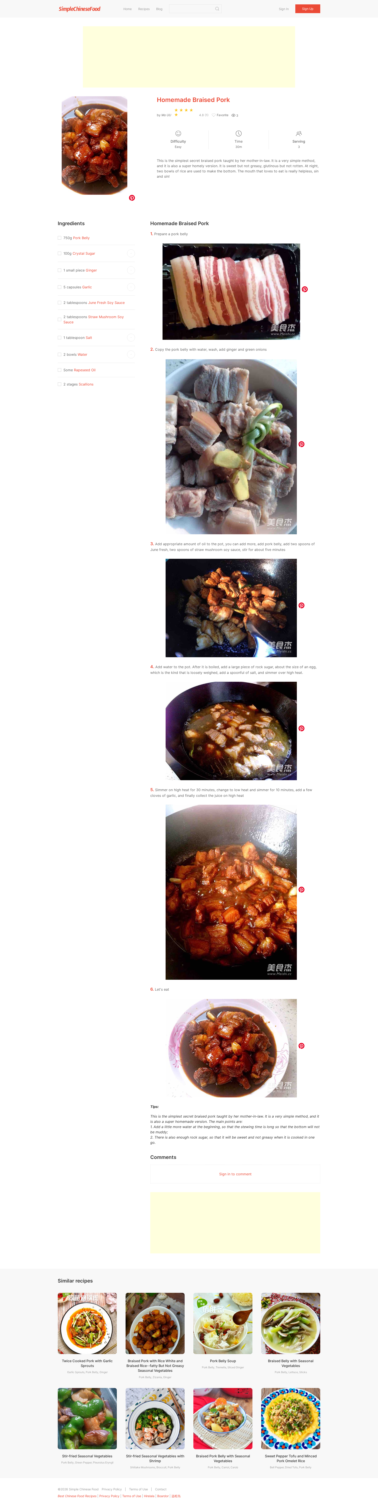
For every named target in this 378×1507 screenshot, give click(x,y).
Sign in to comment (235, 1174)
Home (127, 9)
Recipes (144, 9)
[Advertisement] (189, 57)
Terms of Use (138, 1489)
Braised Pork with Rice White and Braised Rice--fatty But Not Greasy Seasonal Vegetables (155, 1366)
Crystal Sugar (84, 253)
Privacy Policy (112, 1489)
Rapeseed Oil (85, 370)
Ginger (91, 270)
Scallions (86, 384)
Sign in (284, 9)
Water (82, 354)
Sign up (307, 9)
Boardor (163, 1496)
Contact (160, 1489)
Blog (159, 9)
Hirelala (149, 1496)
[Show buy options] (131, 253)
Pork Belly (81, 238)
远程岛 (176, 1496)
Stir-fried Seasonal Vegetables (87, 1456)
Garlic (87, 287)
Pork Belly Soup (223, 1361)
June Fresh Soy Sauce (106, 302)
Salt (89, 337)
